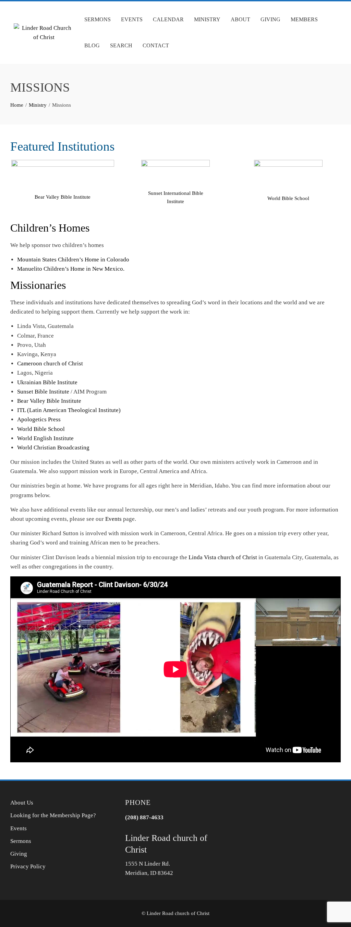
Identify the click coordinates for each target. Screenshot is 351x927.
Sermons (97, 19)
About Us (21, 802)
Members (304, 19)
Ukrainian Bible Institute (47, 382)
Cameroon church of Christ (50, 363)
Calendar (168, 19)
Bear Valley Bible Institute (62, 197)
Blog (92, 45)
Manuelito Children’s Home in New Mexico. (70, 269)
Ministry (207, 19)
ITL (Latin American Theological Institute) (69, 410)
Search (121, 45)
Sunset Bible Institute (43, 391)
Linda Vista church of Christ (223, 557)
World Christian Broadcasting (53, 447)
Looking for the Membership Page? (53, 815)
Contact (156, 45)
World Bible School (288, 198)
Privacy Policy (28, 866)
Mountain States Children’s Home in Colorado (73, 259)
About (240, 19)
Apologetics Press (39, 419)
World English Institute (45, 438)
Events (132, 19)
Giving (270, 19)
